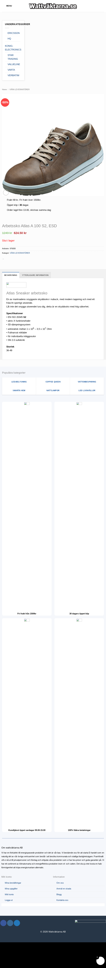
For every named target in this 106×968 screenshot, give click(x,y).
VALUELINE (14, 64)
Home (4, 89)
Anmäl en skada (63, 888)
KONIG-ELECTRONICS (13, 48)
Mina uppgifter (11, 888)
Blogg (59, 894)
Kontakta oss (62, 900)
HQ (9, 38)
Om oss (60, 883)
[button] (7, 6)
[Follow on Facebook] (3, 923)
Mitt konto (9, 894)
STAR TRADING (13, 57)
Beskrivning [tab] (10, 275)
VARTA (11, 70)
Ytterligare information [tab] (35, 275)
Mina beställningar (13, 883)
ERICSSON (14, 33)
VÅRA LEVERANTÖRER (20, 89)
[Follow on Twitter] (17, 923)
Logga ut (9, 900)
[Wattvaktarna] (53, 6)
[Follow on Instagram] (10, 923)
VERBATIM (13, 75)
